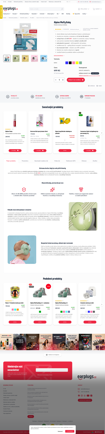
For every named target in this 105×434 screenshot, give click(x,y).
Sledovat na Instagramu (53, 354)
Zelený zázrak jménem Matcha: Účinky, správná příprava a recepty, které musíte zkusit (37, 408)
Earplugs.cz (34, 421)
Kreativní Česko (6, 409)
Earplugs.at (59, 421)
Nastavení (60, 431)
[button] (102, 133)
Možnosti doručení (89, 75)
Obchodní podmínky (18, 1)
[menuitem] (7, 14)
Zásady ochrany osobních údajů (32, 1)
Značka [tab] (95, 161)
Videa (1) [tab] (57, 161)
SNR (70, 38)
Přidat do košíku (74, 80)
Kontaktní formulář (85, 400)
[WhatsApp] (85, 395)
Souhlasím (70, 431)
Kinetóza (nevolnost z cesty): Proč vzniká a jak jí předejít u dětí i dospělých (37, 405)
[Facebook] (79, 395)
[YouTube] (88, 395)
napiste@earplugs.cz (85, 389)
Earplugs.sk (40, 421)
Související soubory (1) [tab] (41, 161)
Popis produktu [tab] (11, 161)
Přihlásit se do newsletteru (44, 375)
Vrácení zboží (44, 1)
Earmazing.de (53, 421)
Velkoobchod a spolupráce (9, 404)
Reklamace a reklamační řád (55, 1)
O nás (4, 1)
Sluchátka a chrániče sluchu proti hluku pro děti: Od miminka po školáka (36, 389)
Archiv (30, 416)
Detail (65, 150)
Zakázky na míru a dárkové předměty (11, 406)
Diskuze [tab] (84, 161)
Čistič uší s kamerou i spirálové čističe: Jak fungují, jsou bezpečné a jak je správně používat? (37, 393)
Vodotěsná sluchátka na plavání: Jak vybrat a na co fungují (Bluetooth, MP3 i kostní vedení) (36, 401)
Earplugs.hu (46, 421)
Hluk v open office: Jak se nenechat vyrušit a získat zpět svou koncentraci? (37, 412)
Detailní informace (58, 55)
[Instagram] (82, 395)
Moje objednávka (7, 413)
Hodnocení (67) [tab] (70, 161)
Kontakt (10, 1)
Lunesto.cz (70, 421)
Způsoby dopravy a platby (9, 402)
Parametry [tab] (25, 161)
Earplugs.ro (64, 421)
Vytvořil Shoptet (86, 432)
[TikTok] (91, 395)
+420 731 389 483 (85, 391)
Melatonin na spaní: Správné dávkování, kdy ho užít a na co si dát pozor (37, 397)
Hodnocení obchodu (7, 411)
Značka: (86, 30)
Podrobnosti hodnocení (74, 29)
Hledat (62, 9)
